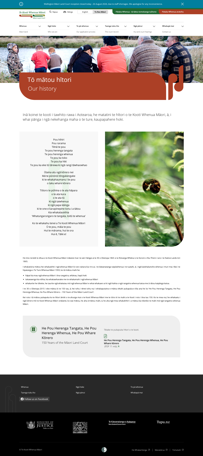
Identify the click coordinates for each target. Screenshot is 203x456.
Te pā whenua (137, 387)
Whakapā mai (137, 392)
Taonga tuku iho (28, 392)
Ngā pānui (80, 392)
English (85, 12)
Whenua (24, 387)
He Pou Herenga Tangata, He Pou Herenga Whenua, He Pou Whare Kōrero (136, 343)
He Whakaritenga (140, 450)
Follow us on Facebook (34, 399)
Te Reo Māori (100, 12)
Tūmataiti (178, 450)
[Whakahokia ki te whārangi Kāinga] (32, 15)
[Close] (182, 4)
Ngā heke (80, 387)
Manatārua (161, 450)
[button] (104, 449)
